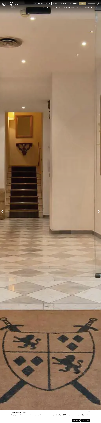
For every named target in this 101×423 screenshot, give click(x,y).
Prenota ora (94, 7)
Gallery (81, 7)
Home (43, 7)
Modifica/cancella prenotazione (91, 3)
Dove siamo (74, 7)
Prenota (82, 3)
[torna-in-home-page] (10, 5)
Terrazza (67, 7)
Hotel (48, 7)
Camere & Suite (57, 7)
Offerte (87, 7)
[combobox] (56, 3)
